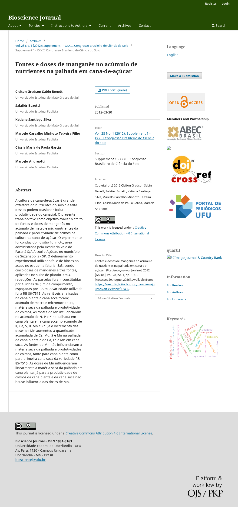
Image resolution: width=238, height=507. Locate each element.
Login (226, 3)
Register (210, 3)
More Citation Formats (114, 298)
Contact (145, 25)
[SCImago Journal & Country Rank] (194, 257)
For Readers (175, 285)
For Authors (175, 292)
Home (19, 41)
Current (105, 25)
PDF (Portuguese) (114, 90)
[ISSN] (169, 148)
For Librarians (176, 299)
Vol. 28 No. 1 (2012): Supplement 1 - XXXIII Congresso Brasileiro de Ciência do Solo (71, 45)
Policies (35, 25)
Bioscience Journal (34, 17)
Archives (124, 25)
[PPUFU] (195, 222)
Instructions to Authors (69, 25)
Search (220, 25)
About (13, 25)
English (172, 55)
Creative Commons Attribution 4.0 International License (122, 233)
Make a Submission (184, 76)
